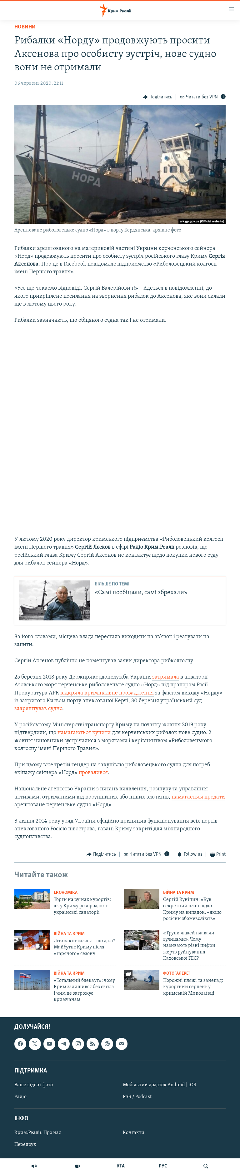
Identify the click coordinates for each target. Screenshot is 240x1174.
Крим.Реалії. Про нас (37, 1133)
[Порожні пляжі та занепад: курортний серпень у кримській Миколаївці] (141, 980)
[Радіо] (34, 1166)
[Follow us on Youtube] (49, 1044)
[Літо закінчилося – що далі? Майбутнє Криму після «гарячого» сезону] (32, 940)
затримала (165, 677)
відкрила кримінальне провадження (107, 693)
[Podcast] (107, 1044)
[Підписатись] (122, 1044)
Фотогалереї (176, 973)
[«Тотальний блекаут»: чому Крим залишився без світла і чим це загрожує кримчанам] (32, 980)
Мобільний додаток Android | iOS (159, 1084)
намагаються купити (84, 733)
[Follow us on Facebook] (20, 1044)
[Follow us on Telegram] (64, 1044)
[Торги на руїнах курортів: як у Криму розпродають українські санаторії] (32, 899)
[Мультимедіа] (77, 1166)
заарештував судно (38, 709)
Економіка (66, 892)
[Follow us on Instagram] (78, 1044)
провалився (93, 773)
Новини (25, 27)
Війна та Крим (178, 892)
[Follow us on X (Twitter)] (35, 1044)
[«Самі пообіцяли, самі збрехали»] (54, 600)
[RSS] (92, 1044)
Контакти (133, 1133)
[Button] (157, 97)
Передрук (25, 1144)
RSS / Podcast (137, 1096)
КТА (121, 1166)
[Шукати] (206, 1166)
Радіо (20, 1096)
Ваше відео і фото (33, 1084)
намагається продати (198, 797)
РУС (163, 1166)
